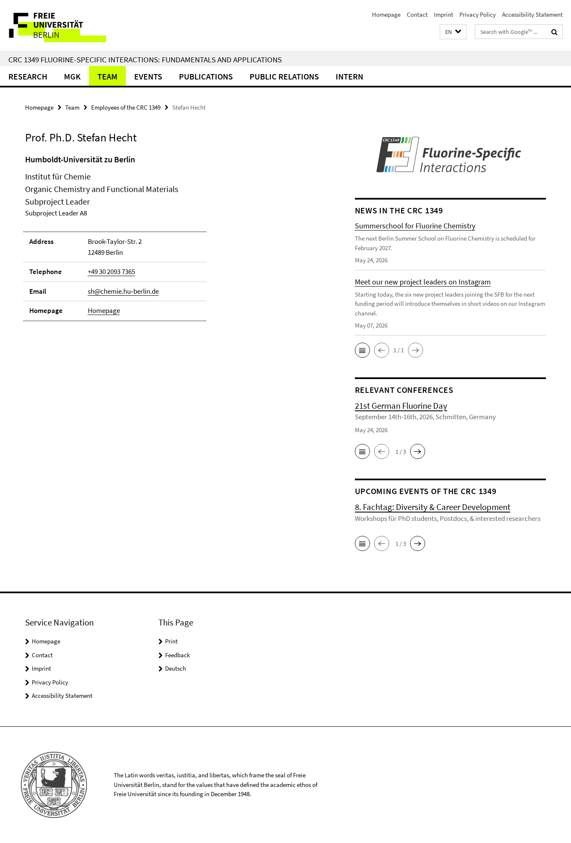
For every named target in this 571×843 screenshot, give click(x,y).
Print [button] (171, 641)
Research (27, 76)
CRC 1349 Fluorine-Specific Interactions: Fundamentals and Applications (145, 59)
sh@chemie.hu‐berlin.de (123, 291)
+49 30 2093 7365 (111, 271)
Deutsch (175, 668)
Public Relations (284, 76)
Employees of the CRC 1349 (126, 107)
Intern (349, 76)
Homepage (386, 14)
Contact (417, 14)
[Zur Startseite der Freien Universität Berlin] (70, 25)
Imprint (443, 14)
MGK (72, 76)
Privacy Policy (477, 14)
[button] (453, 32)
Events (148, 76)
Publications (206, 76)
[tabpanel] (174, 241)
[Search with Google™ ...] (554, 31)
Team (107, 76)
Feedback (177, 655)
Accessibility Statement (532, 14)
